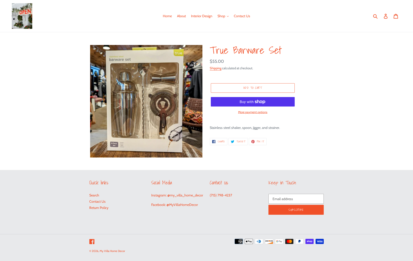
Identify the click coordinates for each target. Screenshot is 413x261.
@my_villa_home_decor (185, 195)
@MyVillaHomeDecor (182, 205)
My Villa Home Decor (112, 251)
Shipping (215, 68)
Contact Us (97, 201)
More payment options (252, 112)
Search (94, 195)
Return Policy (98, 208)
